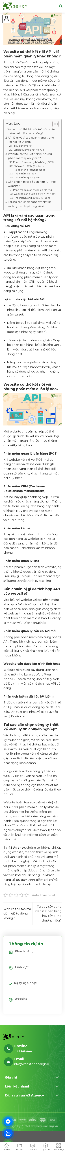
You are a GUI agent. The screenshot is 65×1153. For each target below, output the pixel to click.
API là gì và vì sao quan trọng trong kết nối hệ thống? (31, 139)
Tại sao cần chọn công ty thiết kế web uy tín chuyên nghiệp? (29, 204)
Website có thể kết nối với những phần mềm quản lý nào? (30, 156)
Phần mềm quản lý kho (27, 177)
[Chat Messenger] (8, 1121)
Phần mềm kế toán (25, 173)
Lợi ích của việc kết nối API (29, 149)
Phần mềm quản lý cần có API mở (32, 189)
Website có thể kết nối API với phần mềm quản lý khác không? (31, 131)
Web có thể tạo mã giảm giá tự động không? (17, 913)
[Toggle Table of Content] (54, 124)
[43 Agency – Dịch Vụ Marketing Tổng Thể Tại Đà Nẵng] (15, 6)
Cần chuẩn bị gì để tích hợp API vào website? (32, 184)
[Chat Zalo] (8, 1133)
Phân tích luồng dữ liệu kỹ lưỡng (32, 197)
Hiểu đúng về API (22, 145)
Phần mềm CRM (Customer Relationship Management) (30, 168)
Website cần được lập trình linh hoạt (34, 193)
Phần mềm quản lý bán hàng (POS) (33, 162)
